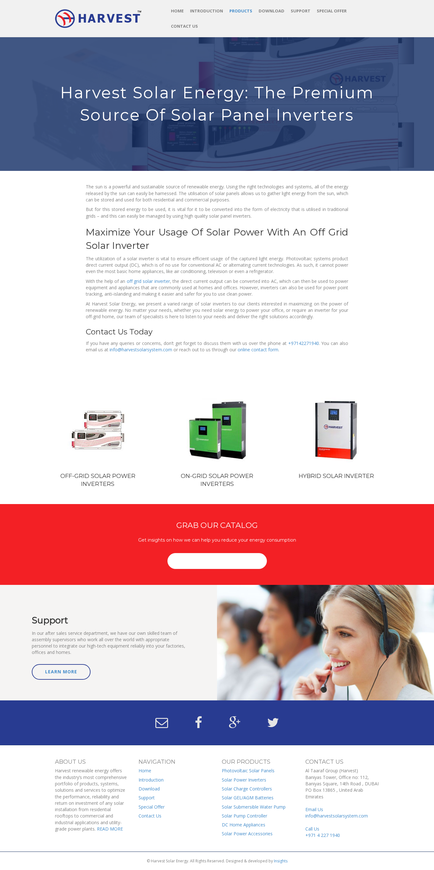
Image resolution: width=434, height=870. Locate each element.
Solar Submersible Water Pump (254, 807)
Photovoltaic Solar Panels (248, 771)
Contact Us (184, 26)
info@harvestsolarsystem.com (141, 350)
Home (177, 11)
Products (240, 11)
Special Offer (332, 11)
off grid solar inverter (148, 281)
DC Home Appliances (243, 825)
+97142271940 (303, 343)
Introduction (206, 11)
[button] (217, 561)
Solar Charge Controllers (247, 789)
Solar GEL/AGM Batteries (248, 798)
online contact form (258, 350)
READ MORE (110, 829)
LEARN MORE (61, 672)
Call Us (322, 832)
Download (271, 11)
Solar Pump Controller (244, 816)
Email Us (336, 812)
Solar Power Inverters (244, 780)
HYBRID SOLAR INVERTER (336, 476)
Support (300, 11)
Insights (281, 861)
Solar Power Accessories (247, 834)
